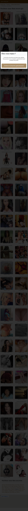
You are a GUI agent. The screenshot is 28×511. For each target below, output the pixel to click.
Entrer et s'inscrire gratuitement (14, 65)
